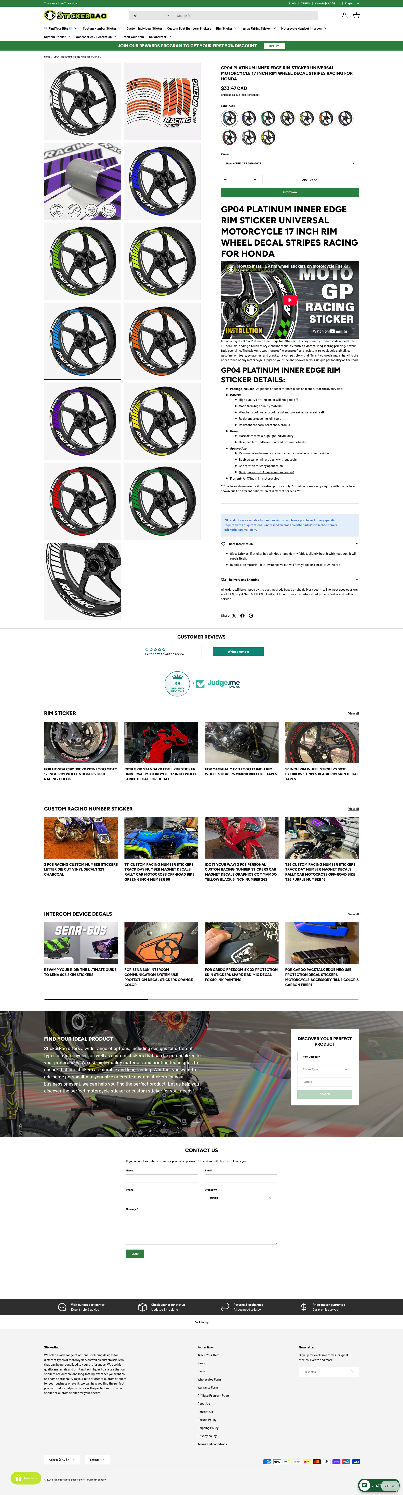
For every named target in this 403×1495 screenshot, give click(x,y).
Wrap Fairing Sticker (257, 28)
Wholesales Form (209, 1379)
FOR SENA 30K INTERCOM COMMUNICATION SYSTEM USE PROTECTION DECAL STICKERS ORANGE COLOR (158, 977)
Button (274, 45)
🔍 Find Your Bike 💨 (58, 28)
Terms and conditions (212, 1444)
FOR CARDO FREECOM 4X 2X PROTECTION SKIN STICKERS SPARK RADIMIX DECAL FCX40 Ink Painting (241, 975)
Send (135, 1253)
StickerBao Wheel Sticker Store (68, 1479)
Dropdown (211, 1189)
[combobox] (223, 15)
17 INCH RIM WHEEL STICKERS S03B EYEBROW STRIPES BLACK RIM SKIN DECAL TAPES (322, 774)
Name (129, 1170)
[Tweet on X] (234, 615)
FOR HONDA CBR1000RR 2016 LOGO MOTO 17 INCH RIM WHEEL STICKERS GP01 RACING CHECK (80, 774)
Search (202, 1363)
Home (47, 56)
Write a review (238, 651)
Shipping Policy (208, 1428)
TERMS (305, 3)
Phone (129, 1189)
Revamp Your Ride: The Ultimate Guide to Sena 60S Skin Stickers (80, 972)
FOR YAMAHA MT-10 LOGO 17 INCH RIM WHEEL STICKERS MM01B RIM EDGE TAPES (241, 771)
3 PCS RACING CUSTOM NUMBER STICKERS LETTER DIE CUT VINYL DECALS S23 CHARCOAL (81, 869)
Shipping (226, 94)
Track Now (70, 3)
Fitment (225, 154)
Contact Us (205, 1412)
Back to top (201, 1322)
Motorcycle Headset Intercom (302, 28)
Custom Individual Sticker (144, 28)
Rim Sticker (224, 28)
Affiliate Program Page (213, 1395)
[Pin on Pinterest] (251, 615)
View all (353, 713)
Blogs (201, 1371)
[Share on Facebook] (242, 615)
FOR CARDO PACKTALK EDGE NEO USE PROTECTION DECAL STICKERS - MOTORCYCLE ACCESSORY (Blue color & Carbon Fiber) (322, 977)
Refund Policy (207, 1420)
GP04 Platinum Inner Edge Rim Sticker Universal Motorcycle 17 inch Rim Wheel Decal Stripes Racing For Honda (77, 56)
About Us (204, 1403)
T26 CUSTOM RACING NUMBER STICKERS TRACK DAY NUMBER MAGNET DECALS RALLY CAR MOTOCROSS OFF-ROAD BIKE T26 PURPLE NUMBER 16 (320, 871)
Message (131, 1209)
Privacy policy (207, 1436)
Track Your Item (133, 37)
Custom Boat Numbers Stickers (189, 28)
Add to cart (310, 179)
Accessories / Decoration (94, 37)
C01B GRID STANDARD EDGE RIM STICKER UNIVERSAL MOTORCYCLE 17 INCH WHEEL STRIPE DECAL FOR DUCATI (160, 774)
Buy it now (290, 192)
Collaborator (157, 37)
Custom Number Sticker (99, 28)
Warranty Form (208, 1387)
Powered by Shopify (96, 1479)
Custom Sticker (55, 37)
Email (208, 1170)
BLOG (292, 3)
